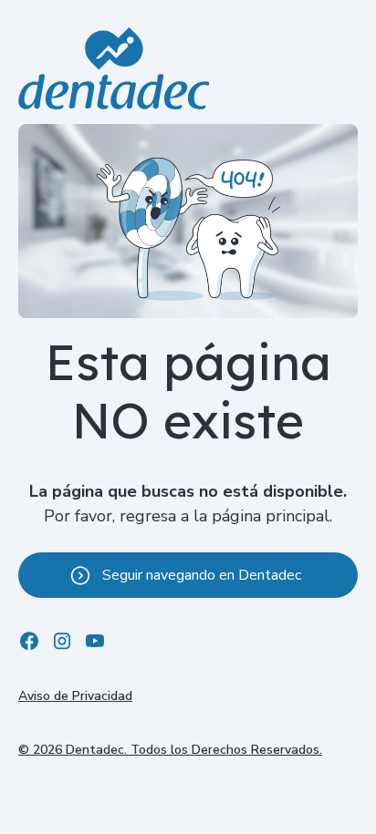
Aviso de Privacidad (75, 696)
